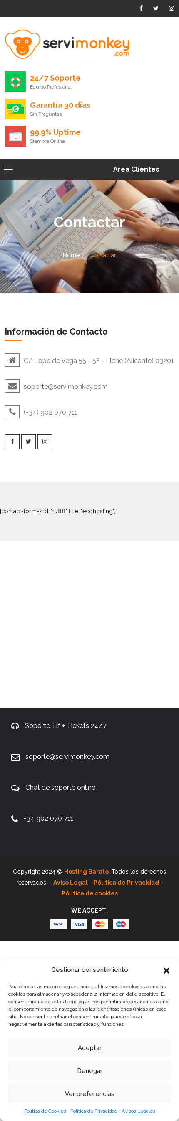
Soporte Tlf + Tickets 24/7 (66, 726)
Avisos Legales (138, 1111)
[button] (166, 970)
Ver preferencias (89, 1094)
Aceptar (90, 1048)
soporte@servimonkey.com (67, 757)
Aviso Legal (70, 882)
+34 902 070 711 (48, 818)
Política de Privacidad (93, 1111)
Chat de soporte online (60, 787)
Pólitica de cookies (90, 893)
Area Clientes (136, 169)
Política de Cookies (45, 1111)
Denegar (89, 1071)
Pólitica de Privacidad (126, 882)
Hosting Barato (86, 871)
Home (71, 255)
